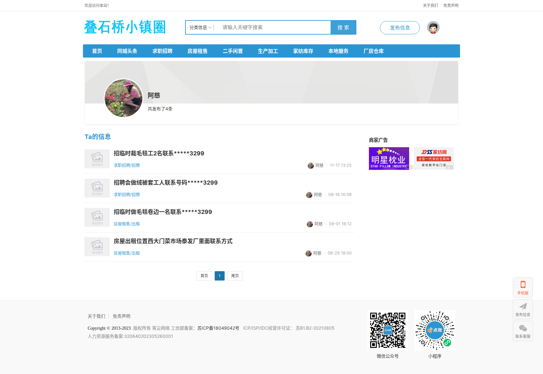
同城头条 (127, 51)
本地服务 (338, 51)
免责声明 (450, 5)
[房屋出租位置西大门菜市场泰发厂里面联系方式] (97, 246)
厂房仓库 (374, 51)
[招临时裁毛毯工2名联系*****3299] (97, 158)
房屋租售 (198, 51)
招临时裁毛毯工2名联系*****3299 (159, 153)
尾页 (235, 275)
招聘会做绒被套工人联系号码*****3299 (166, 183)
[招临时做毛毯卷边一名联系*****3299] (97, 217)
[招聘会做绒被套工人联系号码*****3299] (97, 188)
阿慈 (319, 165)
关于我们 (430, 5)
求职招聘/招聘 (127, 165)
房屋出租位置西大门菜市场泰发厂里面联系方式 (173, 241)
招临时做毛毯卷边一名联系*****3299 (163, 212)
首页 (97, 51)
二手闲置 (233, 51)
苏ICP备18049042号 (219, 328)
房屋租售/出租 (127, 223)
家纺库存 (303, 51)
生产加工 (268, 51)
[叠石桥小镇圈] (135, 27)
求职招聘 (162, 51)
